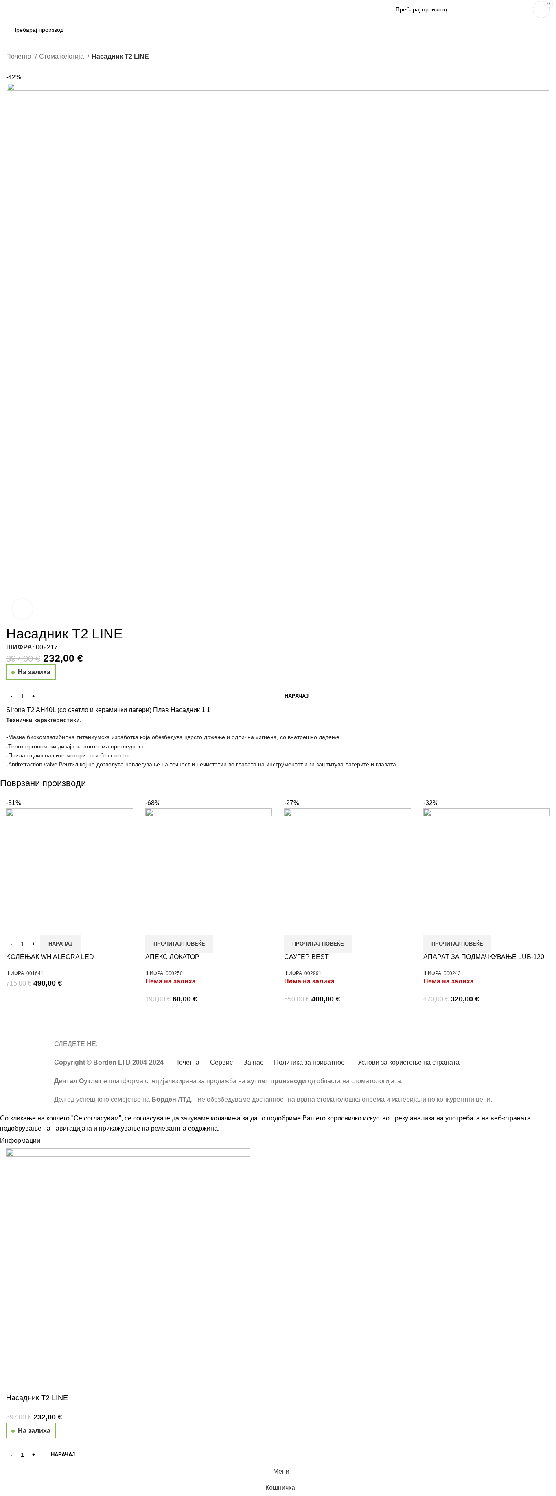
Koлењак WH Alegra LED (50, 956)
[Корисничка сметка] (521, 9)
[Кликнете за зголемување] (22, 609)
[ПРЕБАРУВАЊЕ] (498, 9)
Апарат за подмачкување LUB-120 (483, 956)
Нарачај (297, 696)
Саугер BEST (306, 956)
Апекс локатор (172, 956)
